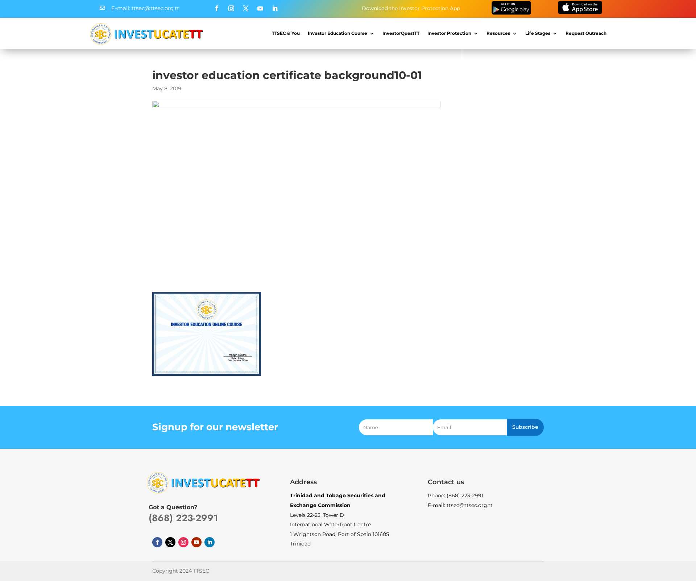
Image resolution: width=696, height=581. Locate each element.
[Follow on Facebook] (217, 8)
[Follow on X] (246, 8)
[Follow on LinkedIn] (275, 8)
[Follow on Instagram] (231, 8)
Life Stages (537, 33)
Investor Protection (449, 33)
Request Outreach (586, 33)
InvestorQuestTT (400, 33)
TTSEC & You (286, 33)
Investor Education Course (337, 33)
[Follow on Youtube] (260, 8)
